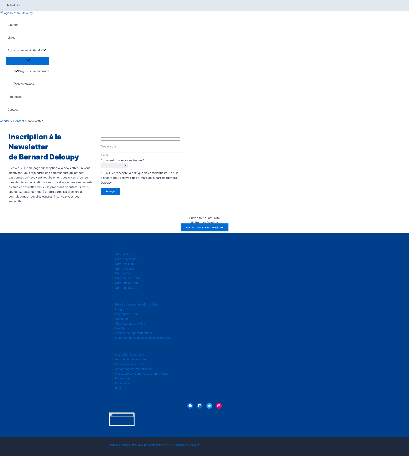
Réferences (15, 96)
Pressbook (122, 383)
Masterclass (26, 84)
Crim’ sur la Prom (126, 283)
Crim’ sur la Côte (126, 287)
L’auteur (13, 24)
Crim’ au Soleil (124, 268)
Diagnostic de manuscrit (33, 71)
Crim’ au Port (124, 254)
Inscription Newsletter (130, 354)
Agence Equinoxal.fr (187, 444)
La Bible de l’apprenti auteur (133, 333)
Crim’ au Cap (123, 273)
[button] (44, 50)
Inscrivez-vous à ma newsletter (204, 227)
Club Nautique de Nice (130, 323)
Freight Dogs (124, 309)
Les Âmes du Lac (126, 314)
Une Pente (122, 328)
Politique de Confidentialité (148, 444)
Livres (11, 37)
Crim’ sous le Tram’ (127, 278)
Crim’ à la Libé (124, 264)
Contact (13, 109)
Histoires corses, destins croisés (136, 304)
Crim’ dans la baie (127, 259)
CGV (170, 444)
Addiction (121, 318)
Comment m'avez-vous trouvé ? (122, 160)
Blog (118, 387)
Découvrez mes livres (129, 364)
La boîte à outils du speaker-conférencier (142, 337)
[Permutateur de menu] (27, 60)
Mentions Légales (119, 444)
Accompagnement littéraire (25, 50)
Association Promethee (130, 359)
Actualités (13, 5)
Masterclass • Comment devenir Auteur (141, 373)
